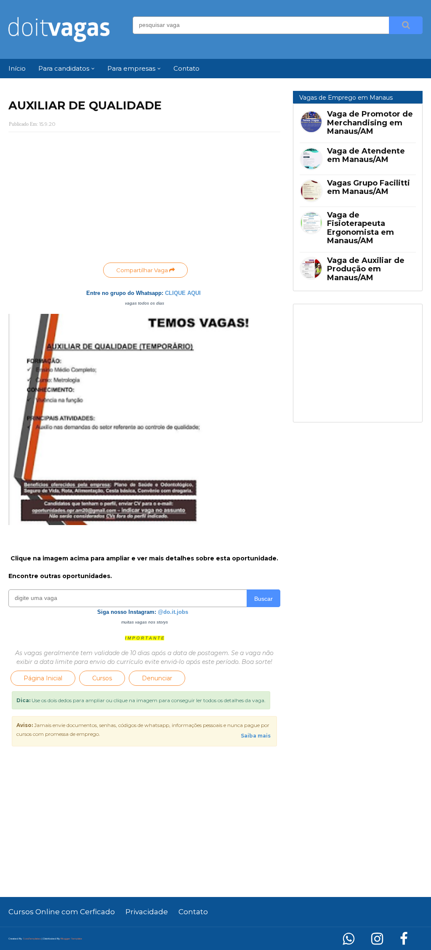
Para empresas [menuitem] (131, 68)
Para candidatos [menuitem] (63, 68)
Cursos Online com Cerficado (61, 912)
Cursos (102, 678)
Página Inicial (43, 678)
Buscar (263, 598)
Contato (193, 912)
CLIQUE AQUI (183, 293)
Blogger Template (71, 938)
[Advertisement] (144, 199)
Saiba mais (256, 735)
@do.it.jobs (173, 612)
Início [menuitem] (17, 68)
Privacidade (146, 912)
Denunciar (157, 678)
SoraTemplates (32, 938)
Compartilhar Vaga (142, 270)
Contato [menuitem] (186, 68)
